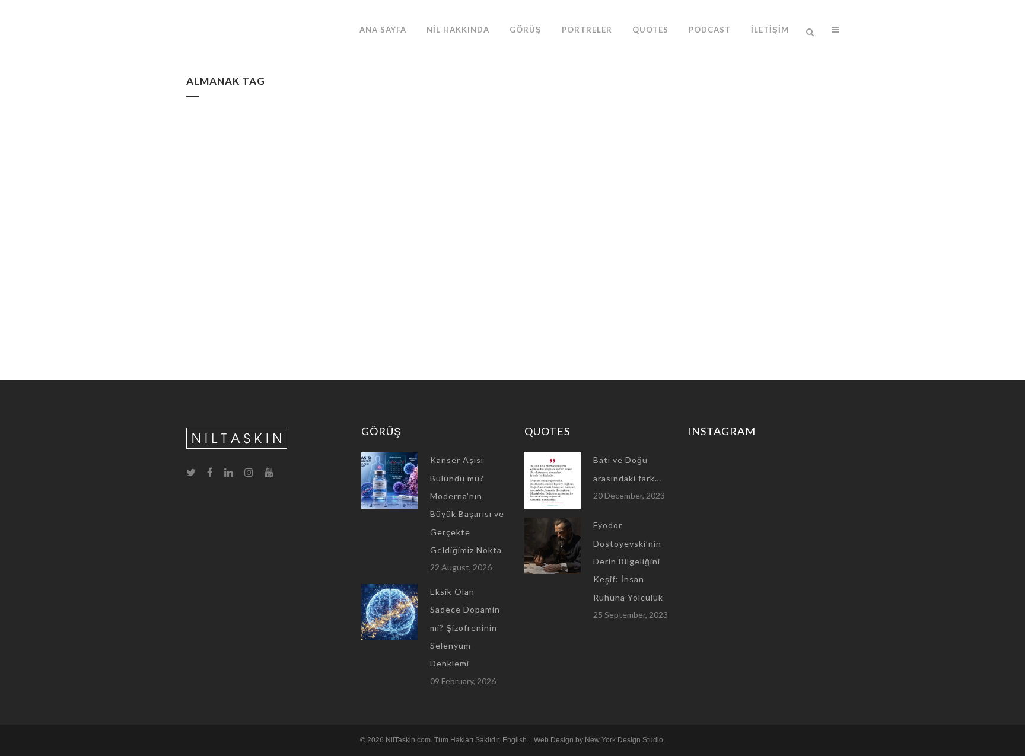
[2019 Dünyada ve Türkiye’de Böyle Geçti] (287, 187)
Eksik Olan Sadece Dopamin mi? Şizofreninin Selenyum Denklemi (465, 627)
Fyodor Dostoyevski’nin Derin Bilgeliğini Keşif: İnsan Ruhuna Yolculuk (628, 561)
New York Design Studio (624, 740)
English (514, 740)
